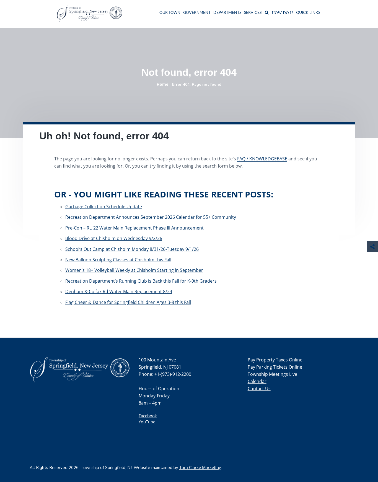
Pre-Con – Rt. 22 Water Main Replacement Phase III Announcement (134, 228)
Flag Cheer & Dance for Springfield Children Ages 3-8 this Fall (128, 302)
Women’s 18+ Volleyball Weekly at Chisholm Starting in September (134, 270)
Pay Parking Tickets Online (275, 367)
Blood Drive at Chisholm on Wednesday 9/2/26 (113, 238)
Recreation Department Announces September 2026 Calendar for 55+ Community (150, 217)
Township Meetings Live (272, 374)
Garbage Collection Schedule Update (103, 207)
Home (162, 84)
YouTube (147, 421)
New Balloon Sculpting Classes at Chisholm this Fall (118, 260)
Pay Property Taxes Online (275, 360)
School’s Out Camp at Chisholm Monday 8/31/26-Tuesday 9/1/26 (132, 249)
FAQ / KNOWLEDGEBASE (262, 159)
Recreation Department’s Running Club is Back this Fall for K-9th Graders (141, 281)
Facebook (148, 415)
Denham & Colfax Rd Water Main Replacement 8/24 (118, 291)
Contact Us (259, 388)
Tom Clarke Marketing (200, 467)
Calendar (257, 381)
